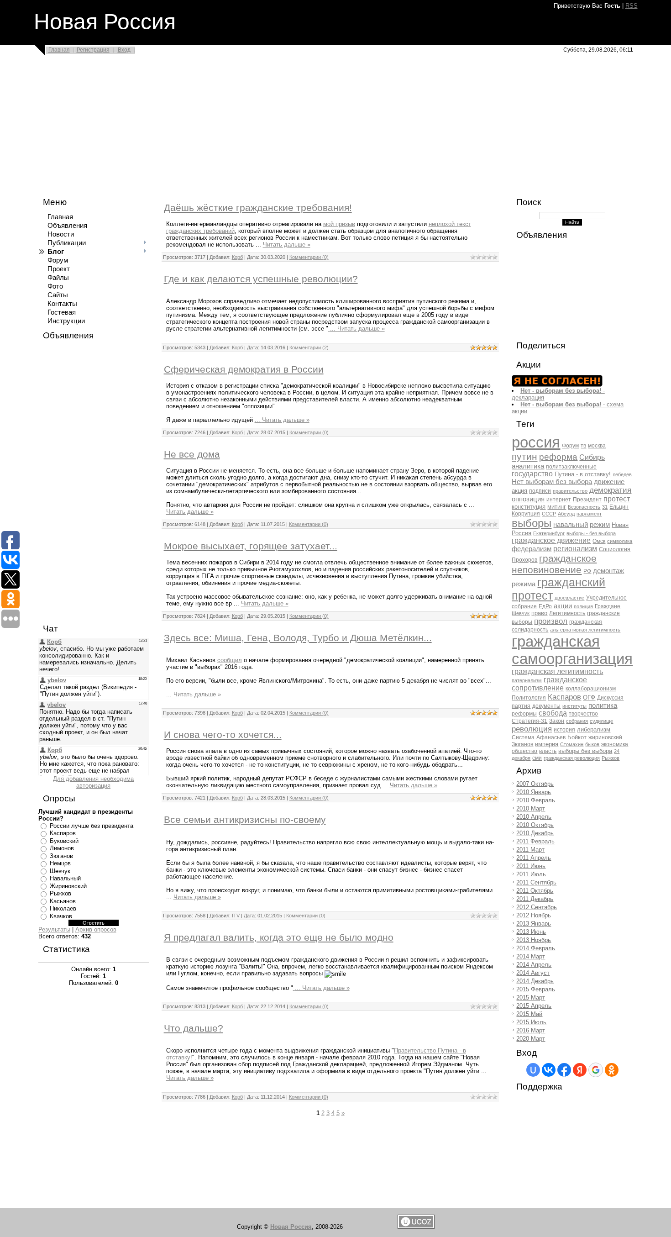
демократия (610, 490)
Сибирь (592, 457)
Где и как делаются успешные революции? (261, 279)
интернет (558, 499)
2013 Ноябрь (533, 940)
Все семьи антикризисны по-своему (245, 819)
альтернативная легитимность (585, 629)
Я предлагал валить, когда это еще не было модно (278, 937)
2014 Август (533, 972)
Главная (59, 50)
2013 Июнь (531, 931)
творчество (583, 714)
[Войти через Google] (595, 1070)
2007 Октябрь (535, 783)
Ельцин (619, 507)
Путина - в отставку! (583, 474)
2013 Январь (533, 923)
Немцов (60, 863)
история (564, 729)
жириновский (605, 737)
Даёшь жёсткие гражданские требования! (258, 207)
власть (547, 751)
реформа (558, 457)
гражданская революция (572, 758)
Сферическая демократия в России (244, 369)
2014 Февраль (535, 948)
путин (524, 456)
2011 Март (530, 849)
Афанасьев (551, 737)
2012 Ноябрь (533, 915)
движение (609, 481)
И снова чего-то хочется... (223, 734)
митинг (556, 506)
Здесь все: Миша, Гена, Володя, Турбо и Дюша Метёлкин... (298, 637)
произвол (550, 621)
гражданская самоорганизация (572, 650)
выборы (531, 523)
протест (616, 499)
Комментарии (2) (309, 347)
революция (532, 728)
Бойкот (577, 737)
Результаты (54, 929)
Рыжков (60, 893)
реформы (524, 714)
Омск (598, 541)
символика (619, 541)
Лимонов (62, 848)
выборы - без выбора (591, 533)
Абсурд (566, 513)
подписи (540, 491)
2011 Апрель (533, 857)
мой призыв (339, 224)
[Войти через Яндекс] (580, 1070)
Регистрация (93, 50)
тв (583, 445)
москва (597, 445)
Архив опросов (95, 929)
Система (523, 737)
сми (537, 758)
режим (600, 524)
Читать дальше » (286, 244)
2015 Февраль (535, 989)
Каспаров (63, 833)
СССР (549, 513)
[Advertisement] (274, 124)
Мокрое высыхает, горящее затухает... (250, 546)
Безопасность (584, 507)
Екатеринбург (549, 533)
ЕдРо (545, 606)
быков (592, 744)
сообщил (229, 660)
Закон (556, 721)
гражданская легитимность (557, 671)
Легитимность (567, 613)
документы (546, 706)
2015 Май (529, 1014)
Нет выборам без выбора (552, 481)
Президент (587, 499)
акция (519, 490)
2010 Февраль (535, 800)
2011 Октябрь (534, 890)
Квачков (61, 916)
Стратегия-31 (529, 721)
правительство (570, 491)
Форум (570, 445)
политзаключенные (571, 466)
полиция (583, 606)
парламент (589, 513)
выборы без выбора (585, 750)
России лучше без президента (91, 825)
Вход (124, 50)
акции (563, 606)
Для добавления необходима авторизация (93, 782)
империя (546, 744)
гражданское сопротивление (549, 684)
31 (605, 507)
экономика (614, 744)
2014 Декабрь (535, 981)
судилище (601, 721)
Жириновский (68, 886)
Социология (614, 549)
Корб (237, 257)
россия (536, 442)
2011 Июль (531, 874)
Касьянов (63, 901)
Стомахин (571, 744)
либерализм (593, 729)
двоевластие (569, 597)
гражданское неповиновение (554, 564)
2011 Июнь (530, 866)
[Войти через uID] (533, 1070)
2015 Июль (531, 1022)
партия (521, 706)
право (539, 613)
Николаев (63, 908)
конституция (528, 506)
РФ (587, 571)
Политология (529, 698)
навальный (570, 524)
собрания (577, 721)
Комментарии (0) (309, 257)
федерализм (531, 549)
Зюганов (61, 856)
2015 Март (530, 997)
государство (532, 474)
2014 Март (530, 956)
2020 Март (530, 1038)
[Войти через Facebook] (564, 1070)
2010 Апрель (533, 816)
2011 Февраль (535, 841)
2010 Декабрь (535, 833)
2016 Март (530, 1030)
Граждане (607, 606)
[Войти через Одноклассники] (612, 1070)
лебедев (622, 474)
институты (574, 706)
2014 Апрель (533, 964)
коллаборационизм (591, 688)
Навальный (65, 878)
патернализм (527, 680)
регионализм (575, 549)
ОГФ (589, 697)
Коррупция (526, 514)
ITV (236, 915)
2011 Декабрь (534, 898)
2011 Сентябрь (536, 882)
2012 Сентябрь (536, 907)
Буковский (64, 840)
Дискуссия (610, 698)
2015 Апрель (533, 1005)
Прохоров (524, 560)
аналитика (528, 466)
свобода (553, 713)
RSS (631, 5)
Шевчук (60, 871)
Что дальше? (193, 1028)
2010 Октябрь (535, 824)
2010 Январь (533, 792)
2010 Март (530, 808)
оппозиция (528, 499)
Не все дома (192, 454)
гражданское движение (551, 540)
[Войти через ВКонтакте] (549, 1070)
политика (602, 705)
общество (524, 751)
